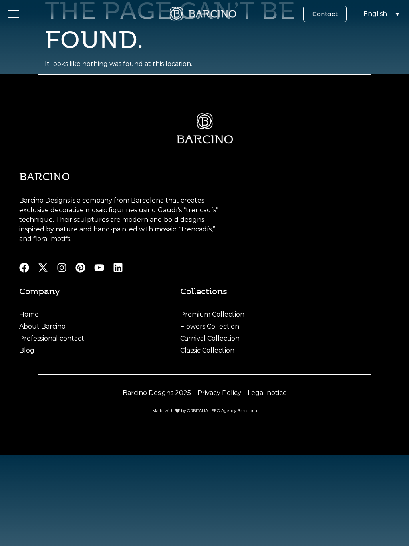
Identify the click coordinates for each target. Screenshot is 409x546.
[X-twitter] (43, 268)
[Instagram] (62, 268)
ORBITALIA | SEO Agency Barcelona (222, 410)
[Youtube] (99, 268)
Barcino (44, 176)
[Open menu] (14, 14)
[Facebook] (24, 268)
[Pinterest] (80, 268)
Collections (203, 291)
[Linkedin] (118, 268)
